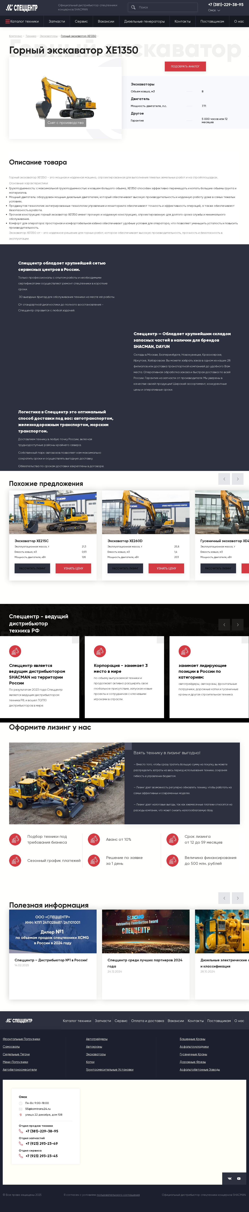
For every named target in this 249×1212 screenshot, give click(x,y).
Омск (212, 10)
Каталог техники (24, 21)
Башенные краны (192, 1039)
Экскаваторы (96, 1054)
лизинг (32, 568)
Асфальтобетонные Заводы (200, 1069)
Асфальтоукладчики (194, 1046)
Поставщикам (212, 21)
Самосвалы (11, 1046)
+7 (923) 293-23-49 (42, 1143)
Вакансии (106, 21)
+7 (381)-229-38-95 (226, 5)
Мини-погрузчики (15, 1062)
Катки (90, 1062)
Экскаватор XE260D (125, 541)
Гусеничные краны (193, 1054)
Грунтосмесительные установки (109, 1069)
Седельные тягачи (16, 1054)
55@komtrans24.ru (37, 1109)
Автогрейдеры (97, 1039)
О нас (239, 21)
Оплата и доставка (147, 1021)
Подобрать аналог (185, 66)
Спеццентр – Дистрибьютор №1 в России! (51, 960)
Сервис (81, 21)
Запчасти (57, 21)
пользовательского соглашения (118, 1195)
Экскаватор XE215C (32, 541)
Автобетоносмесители (20, 1069)
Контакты (182, 21)
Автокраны (94, 1046)
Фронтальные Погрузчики (21, 1039)
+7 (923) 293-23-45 (42, 1156)
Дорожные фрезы (193, 1062)
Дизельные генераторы (144, 21)
